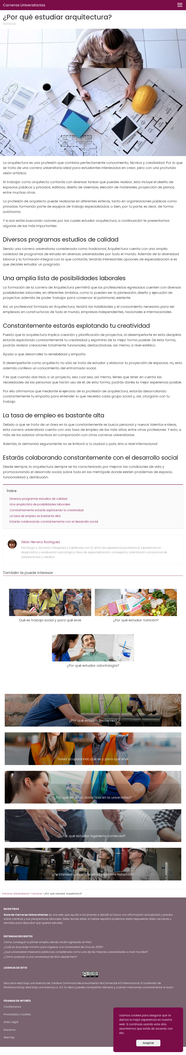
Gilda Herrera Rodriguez (40, 542)
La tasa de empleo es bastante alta (35, 516)
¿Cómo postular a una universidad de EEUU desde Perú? (40, 957)
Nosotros (9, 1030)
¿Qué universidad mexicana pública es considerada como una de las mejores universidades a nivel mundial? (76, 952)
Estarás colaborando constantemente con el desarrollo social (54, 522)
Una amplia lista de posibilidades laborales (40, 504)
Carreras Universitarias (24, 5)
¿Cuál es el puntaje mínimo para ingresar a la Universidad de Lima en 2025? (53, 947)
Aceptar (148, 1043)
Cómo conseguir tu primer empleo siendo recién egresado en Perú (48, 942)
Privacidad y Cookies (17, 1014)
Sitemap (9, 1037)
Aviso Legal (11, 1022)
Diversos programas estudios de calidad (38, 499)
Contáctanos (12, 1007)
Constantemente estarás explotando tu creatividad (47, 510)
